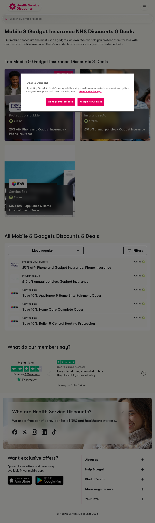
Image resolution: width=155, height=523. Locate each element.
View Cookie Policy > (90, 91)
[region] (77, 93)
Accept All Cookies (91, 101)
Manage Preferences (60, 101)
